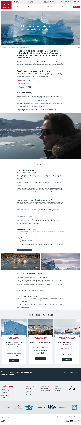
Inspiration (43, 6)
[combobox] (78, 1)
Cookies (71, 416)
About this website (51, 416)
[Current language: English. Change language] (78, 1)
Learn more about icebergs (23, 307)
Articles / (8, 47)
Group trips (36, 6)
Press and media (58, 388)
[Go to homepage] (6, 5)
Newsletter (57, 390)
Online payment (44, 388)
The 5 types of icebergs (24, 249)
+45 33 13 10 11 (6, 395)
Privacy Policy (77, 416)
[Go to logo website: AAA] (3, 421)
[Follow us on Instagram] (73, 389)
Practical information (45, 390)
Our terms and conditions (40, 416)
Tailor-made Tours (28, 6)
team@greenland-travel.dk (7, 397)
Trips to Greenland (18, 6)
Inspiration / (3, 47)
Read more (13, 360)
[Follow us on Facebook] (70, 389)
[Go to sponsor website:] (6, 407)
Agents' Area (50, 6)
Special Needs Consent (62, 416)
